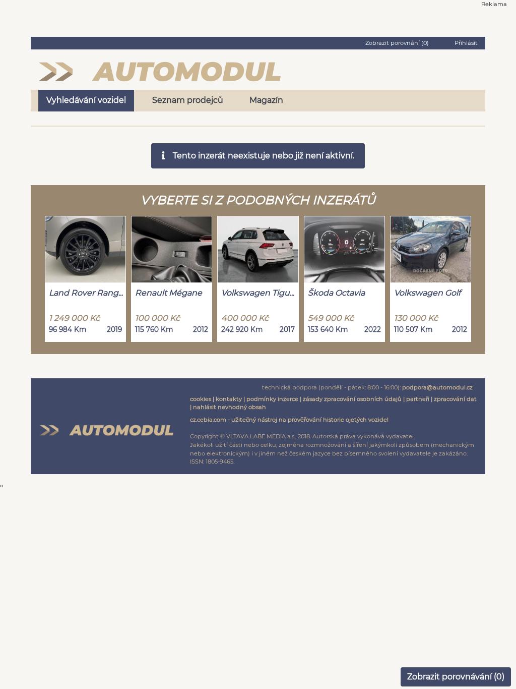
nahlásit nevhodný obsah (229, 407)
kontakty (229, 399)
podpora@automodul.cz (437, 387)
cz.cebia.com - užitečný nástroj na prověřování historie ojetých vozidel (289, 419)
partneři (417, 399)
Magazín (266, 100)
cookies (200, 399)
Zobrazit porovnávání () (455, 676)
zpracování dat (455, 399)
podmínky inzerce (272, 399)
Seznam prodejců (187, 100)
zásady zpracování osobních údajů (352, 399)
